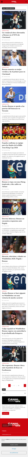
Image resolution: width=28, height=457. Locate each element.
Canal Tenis (5, 413)
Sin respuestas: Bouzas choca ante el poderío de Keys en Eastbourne (13, 367)
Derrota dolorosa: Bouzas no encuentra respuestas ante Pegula (13, 221)
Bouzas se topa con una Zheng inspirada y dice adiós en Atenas (13, 184)
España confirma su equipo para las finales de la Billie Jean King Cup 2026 (12, 145)
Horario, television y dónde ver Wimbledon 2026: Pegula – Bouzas (14, 258)
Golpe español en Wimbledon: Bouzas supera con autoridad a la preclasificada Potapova (14, 331)
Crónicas (4, 30)
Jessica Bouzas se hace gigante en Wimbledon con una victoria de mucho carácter (13, 295)
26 (18, 385)
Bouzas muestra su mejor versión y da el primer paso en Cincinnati (13, 71)
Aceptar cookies (14, 444)
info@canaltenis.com (6, 434)
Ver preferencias (14, 452)
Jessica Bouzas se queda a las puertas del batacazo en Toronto (13, 108)
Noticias (4, 141)
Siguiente (25, 385)
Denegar (14, 448)
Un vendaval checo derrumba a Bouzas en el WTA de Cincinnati (13, 35)
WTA (8, 30)
